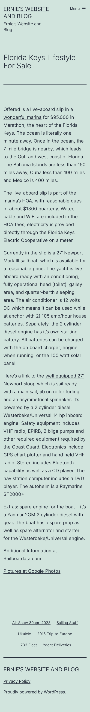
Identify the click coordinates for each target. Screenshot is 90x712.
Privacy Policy (16, 681)
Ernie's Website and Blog (41, 669)
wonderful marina (22, 117)
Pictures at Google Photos (31, 571)
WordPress (54, 691)
